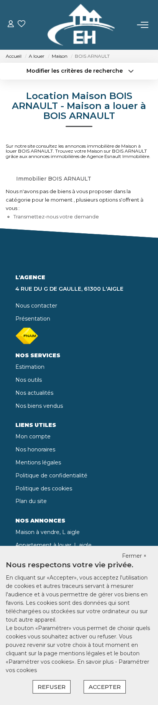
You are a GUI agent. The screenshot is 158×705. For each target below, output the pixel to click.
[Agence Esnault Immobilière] (81, 25)
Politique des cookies (43, 488)
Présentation (32, 318)
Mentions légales (38, 462)
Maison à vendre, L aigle (47, 532)
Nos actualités (34, 392)
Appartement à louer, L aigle (53, 545)
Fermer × (134, 555)
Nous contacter (36, 305)
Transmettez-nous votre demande (56, 216)
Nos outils (28, 379)
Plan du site (31, 501)
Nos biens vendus (39, 405)
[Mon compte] (11, 25)
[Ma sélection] (21, 25)
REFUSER (52, 686)
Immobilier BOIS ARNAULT (53, 178)
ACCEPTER (105, 686)
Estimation (29, 366)
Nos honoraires (35, 449)
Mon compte (33, 436)
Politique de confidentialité (51, 475)
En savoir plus (96, 661)
